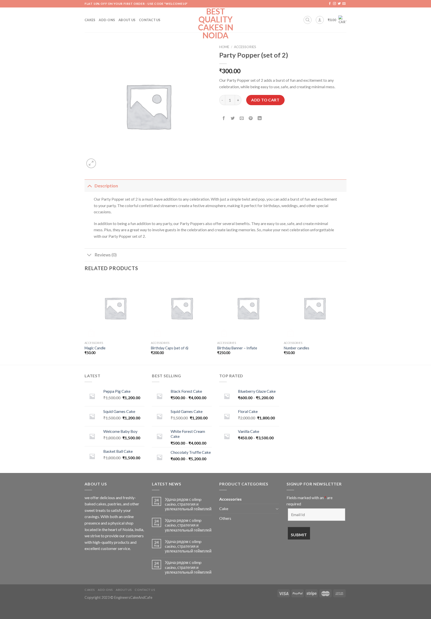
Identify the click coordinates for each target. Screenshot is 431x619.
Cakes (90, 20)
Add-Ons (107, 20)
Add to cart (265, 99)
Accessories (245, 47)
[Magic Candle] (115, 308)
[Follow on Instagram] (334, 3)
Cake (223, 508)
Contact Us (150, 20)
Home (224, 47)
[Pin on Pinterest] (251, 118)
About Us (126, 20)
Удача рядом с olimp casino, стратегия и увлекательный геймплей (188, 504)
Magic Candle (95, 348)
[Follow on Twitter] (339, 3)
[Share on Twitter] (233, 118)
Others (225, 518)
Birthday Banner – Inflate (237, 348)
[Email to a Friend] (242, 118)
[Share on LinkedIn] (260, 118)
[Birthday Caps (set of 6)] (182, 308)
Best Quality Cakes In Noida (215, 23)
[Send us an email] (343, 3)
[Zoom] (91, 163)
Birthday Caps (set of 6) (169, 348)
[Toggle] (89, 185)
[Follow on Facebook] (329, 3)
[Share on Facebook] (224, 118)
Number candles (296, 348)
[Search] (308, 20)
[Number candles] (314, 308)
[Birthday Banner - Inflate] (248, 308)
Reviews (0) (106, 254)
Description (106, 185)
